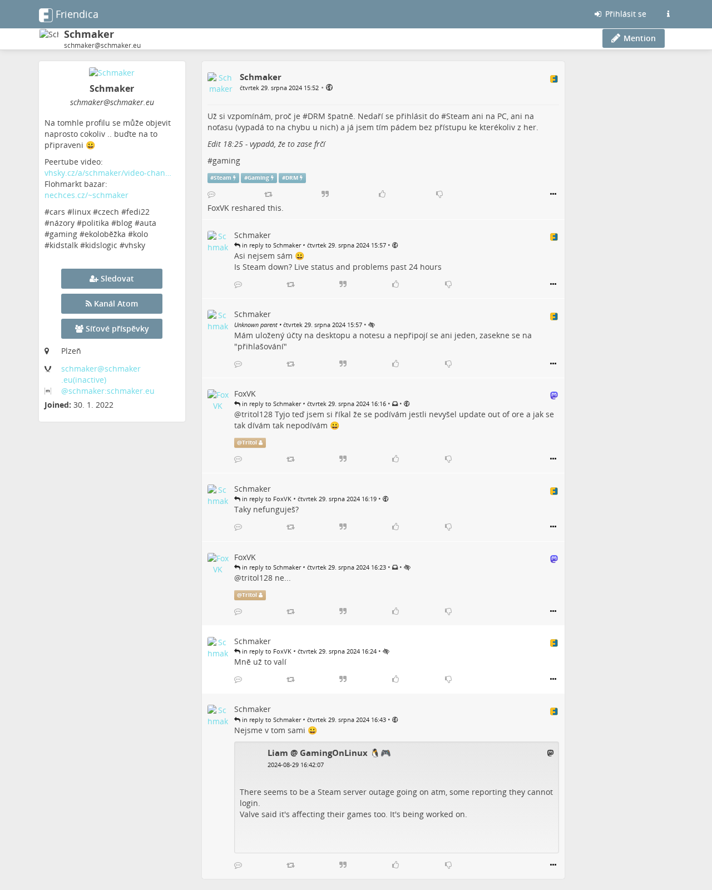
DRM (316, 116)
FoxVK (218, 207)
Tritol (249, 442)
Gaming (258, 177)
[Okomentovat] (211, 194)
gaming (226, 160)
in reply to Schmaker (270, 245)
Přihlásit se (624, 13)
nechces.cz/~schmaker (86, 195)
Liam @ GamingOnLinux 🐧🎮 (329, 752)
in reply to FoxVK (265, 499)
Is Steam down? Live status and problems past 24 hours (338, 266)
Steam (457, 116)
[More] (553, 194)
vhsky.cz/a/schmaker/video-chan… (107, 172)
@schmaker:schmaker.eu (108, 390)
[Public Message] (329, 87)
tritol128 (257, 414)
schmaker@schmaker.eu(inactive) (101, 374)
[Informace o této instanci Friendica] (668, 14)
